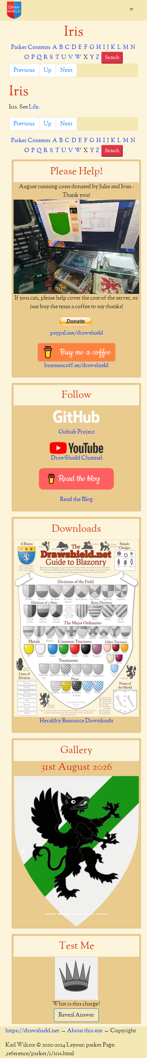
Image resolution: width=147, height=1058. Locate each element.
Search (112, 57)
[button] (23, 851)
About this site (84, 1031)
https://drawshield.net (32, 1031)
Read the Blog (76, 499)
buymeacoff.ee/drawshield (76, 365)
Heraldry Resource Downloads (76, 721)
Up (47, 70)
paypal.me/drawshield (76, 333)
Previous (24, 70)
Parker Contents (30, 47)
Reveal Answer (76, 1015)
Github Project (77, 432)
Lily (34, 107)
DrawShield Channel (76, 458)
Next (66, 70)
